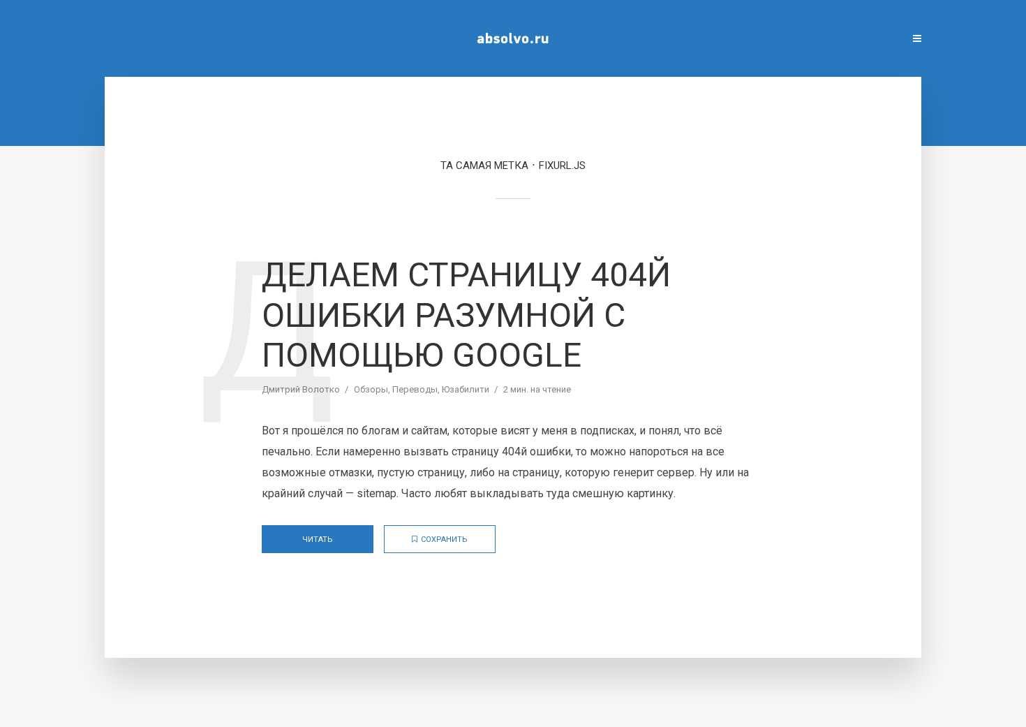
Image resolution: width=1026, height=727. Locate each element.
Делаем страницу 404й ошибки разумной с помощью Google (466, 315)
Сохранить (444, 539)
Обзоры (371, 389)
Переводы (415, 389)
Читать (317, 539)
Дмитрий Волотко (301, 389)
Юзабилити (465, 389)
